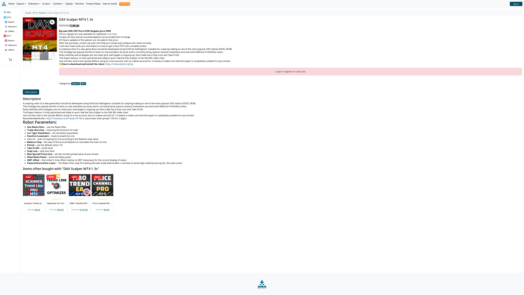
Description (31, 92)
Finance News (93, 3)
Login (278, 71)
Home (11, 3)
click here (112, 34)
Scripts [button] (45, 3)
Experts (42, 12)
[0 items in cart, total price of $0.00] (10, 59)
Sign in (516, 4)
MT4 (35, 12)
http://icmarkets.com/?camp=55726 (64, 118)
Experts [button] (20, 3)
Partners (79, 3)
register (288, 71)
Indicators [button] (33, 3)
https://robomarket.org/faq (119, 64)
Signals (69, 3)
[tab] (31, 92)
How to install (110, 3)
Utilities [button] (57, 3)
